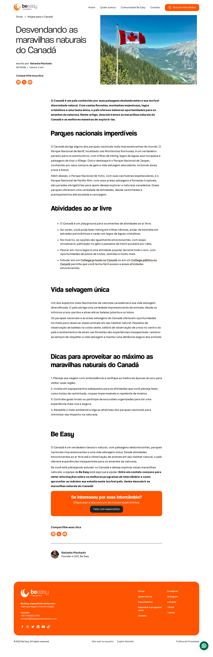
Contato (155, 7)
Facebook (172, 591)
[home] (25, 7)
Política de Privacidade (187, 641)
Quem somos (108, 7)
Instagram (172, 596)
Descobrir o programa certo (150, 609)
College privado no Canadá (99, 260)
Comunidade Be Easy (133, 7)
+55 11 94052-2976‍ (30, 615)
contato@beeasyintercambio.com (39, 618)
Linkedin (171, 602)
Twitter (171, 612)
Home (91, 7)
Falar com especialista (106, 509)
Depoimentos (145, 602)
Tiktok (170, 607)
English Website (125, 641)
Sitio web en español (102, 641)
